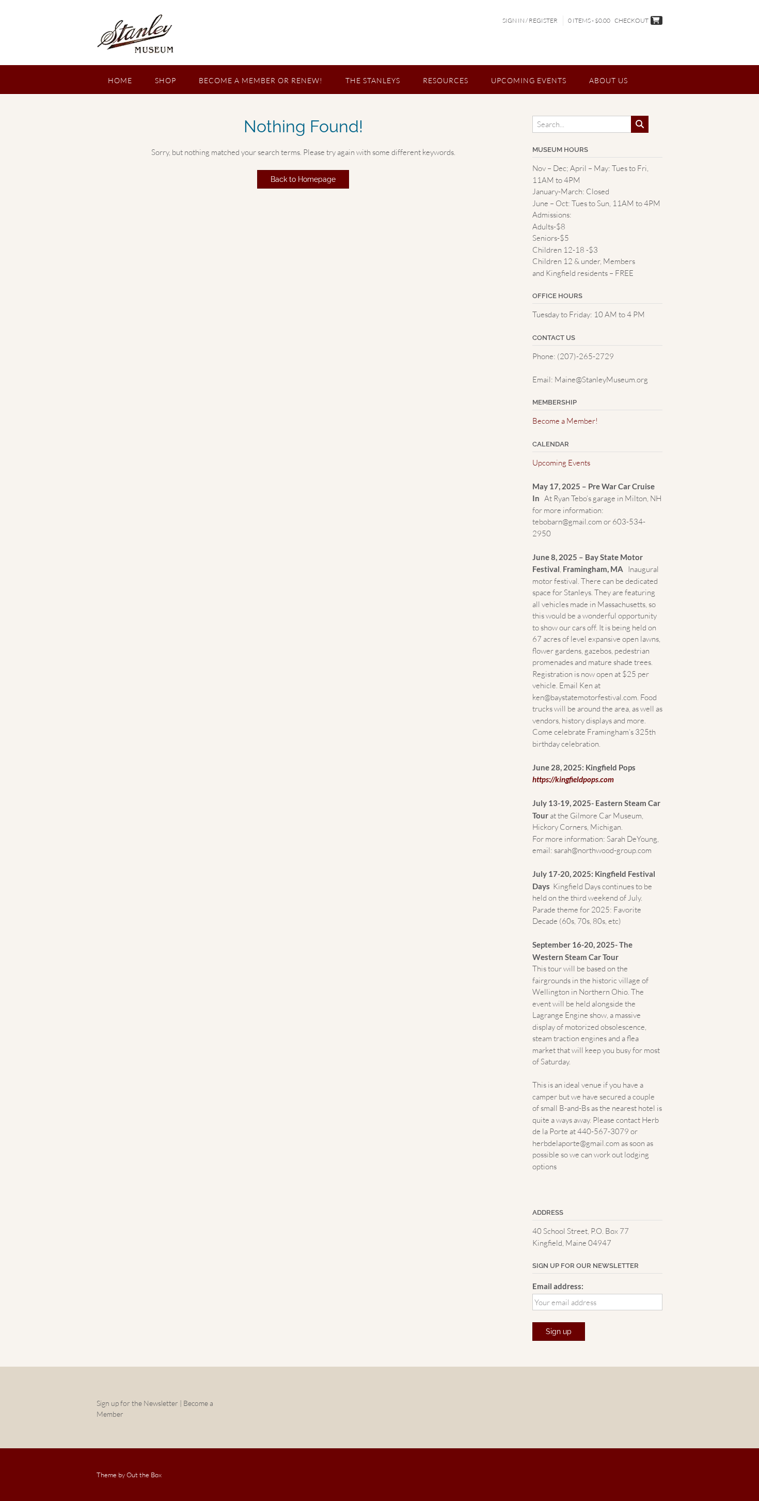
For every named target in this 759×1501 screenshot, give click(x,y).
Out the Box (144, 1475)
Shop (165, 80)
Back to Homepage (303, 179)
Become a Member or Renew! (261, 80)
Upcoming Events (528, 80)
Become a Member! (565, 421)
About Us (608, 80)
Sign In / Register (530, 20)
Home (120, 80)
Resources (445, 80)
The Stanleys (372, 80)
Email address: (557, 1286)
